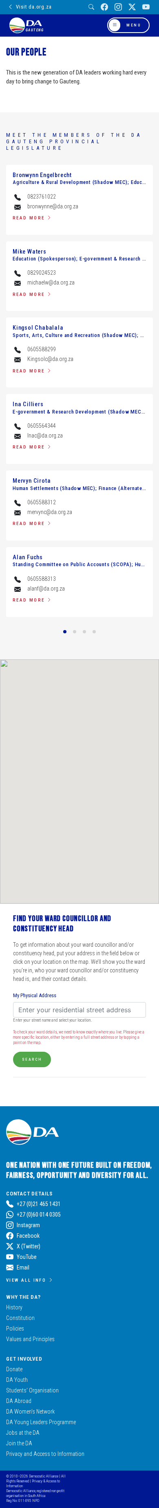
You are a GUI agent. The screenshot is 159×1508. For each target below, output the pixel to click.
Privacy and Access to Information (45, 1454)
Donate (14, 1369)
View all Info (26, 1280)
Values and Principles (30, 1339)
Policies (15, 1328)
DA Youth (17, 1380)
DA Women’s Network (30, 1411)
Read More (29, 217)
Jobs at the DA (23, 1432)
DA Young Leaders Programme (41, 1422)
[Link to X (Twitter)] (132, 7)
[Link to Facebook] (104, 7)
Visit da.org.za (33, 6)
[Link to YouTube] (146, 7)
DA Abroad (18, 1401)
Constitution (20, 1318)
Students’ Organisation (32, 1390)
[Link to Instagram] (118, 7)
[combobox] (79, 1010)
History (14, 1307)
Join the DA (19, 1443)
